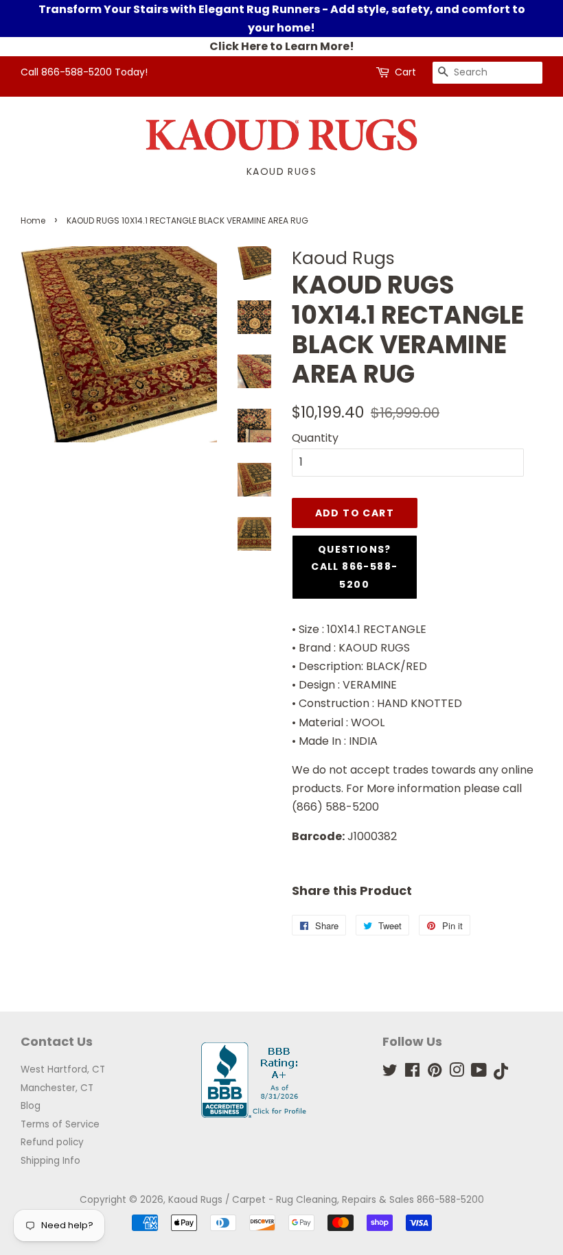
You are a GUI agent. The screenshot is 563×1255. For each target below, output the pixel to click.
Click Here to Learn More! (281, 46)
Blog (31, 1105)
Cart (405, 72)
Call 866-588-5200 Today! (84, 72)
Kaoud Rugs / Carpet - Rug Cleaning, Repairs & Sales (291, 1199)
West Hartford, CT (63, 1069)
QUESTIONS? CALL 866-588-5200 (354, 566)
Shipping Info (50, 1160)
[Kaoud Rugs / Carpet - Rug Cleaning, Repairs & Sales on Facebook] (412, 1072)
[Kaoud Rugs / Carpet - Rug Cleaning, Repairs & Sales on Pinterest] (434, 1072)
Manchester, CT (57, 1088)
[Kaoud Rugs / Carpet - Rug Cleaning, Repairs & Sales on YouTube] (479, 1072)
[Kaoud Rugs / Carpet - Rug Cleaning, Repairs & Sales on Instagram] (456, 1072)
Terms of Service (60, 1124)
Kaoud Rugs (281, 171)
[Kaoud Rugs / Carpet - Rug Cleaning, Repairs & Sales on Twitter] (390, 1072)
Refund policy (52, 1142)
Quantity (315, 438)
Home (33, 220)
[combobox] (487, 73)
